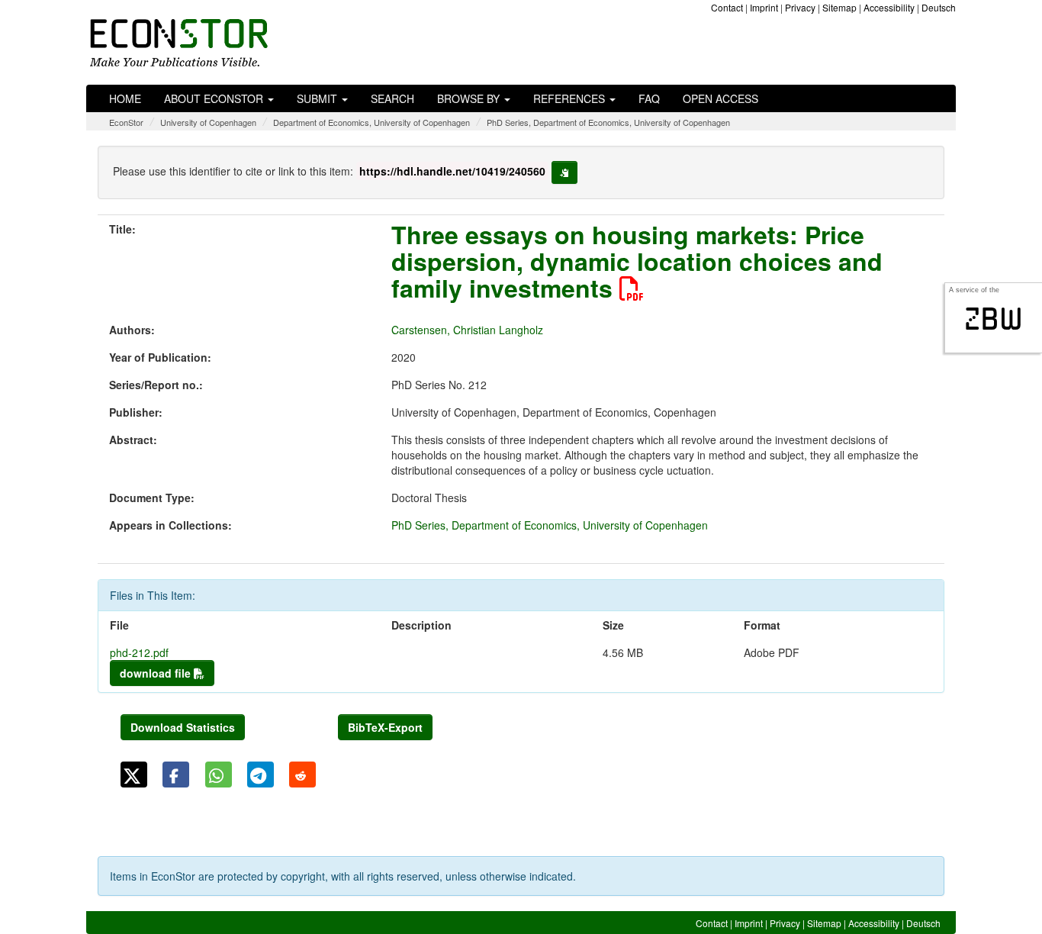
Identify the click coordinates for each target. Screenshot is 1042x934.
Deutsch (938, 7)
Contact (727, 7)
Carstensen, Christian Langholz (467, 329)
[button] (134, 774)
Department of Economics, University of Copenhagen (371, 122)
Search (392, 98)
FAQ (649, 98)
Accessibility (889, 7)
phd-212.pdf (139, 652)
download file (157, 673)
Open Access (720, 98)
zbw (993, 319)
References (570, 98)
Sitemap (839, 7)
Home (125, 98)
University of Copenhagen (208, 122)
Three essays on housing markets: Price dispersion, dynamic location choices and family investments (637, 261)
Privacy (800, 7)
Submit (318, 98)
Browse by (470, 98)
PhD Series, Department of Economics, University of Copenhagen (608, 122)
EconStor (126, 122)
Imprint (764, 7)
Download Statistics (182, 727)
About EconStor (215, 98)
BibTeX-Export (385, 727)
